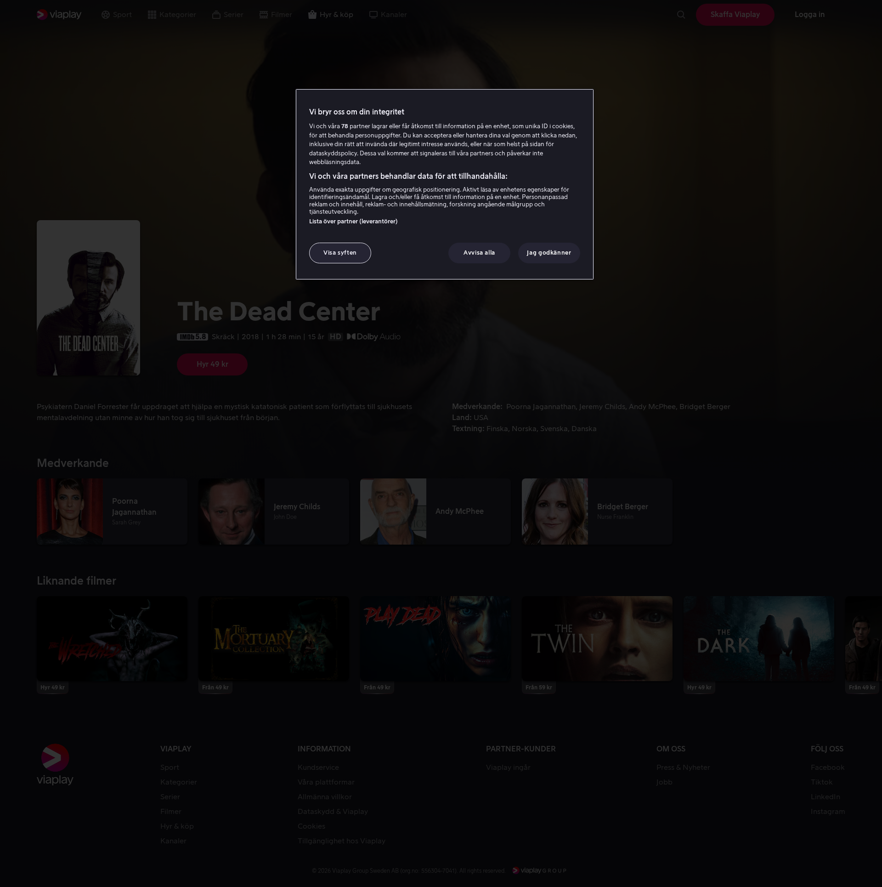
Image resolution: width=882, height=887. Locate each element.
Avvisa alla (479, 253)
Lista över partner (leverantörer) (353, 221)
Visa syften (340, 253)
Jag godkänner (549, 253)
